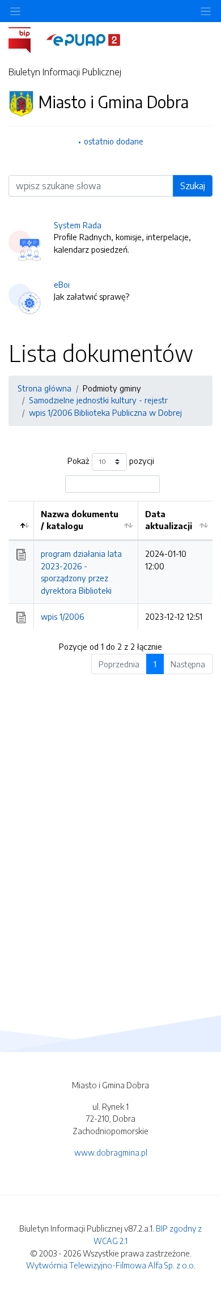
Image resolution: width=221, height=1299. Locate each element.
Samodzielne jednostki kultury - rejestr (98, 400)
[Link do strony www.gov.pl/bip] (26, 39)
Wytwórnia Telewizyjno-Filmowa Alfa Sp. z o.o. (111, 1265)
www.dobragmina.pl (110, 1152)
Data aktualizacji (168, 520)
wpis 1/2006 (62, 616)
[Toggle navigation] (205, 11)
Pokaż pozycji (110, 460)
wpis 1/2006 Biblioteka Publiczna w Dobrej (105, 412)
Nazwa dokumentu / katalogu (79, 520)
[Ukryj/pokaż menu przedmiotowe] (15, 11)
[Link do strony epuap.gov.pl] (83, 39)
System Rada (77, 225)
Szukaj (192, 185)
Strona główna (44, 388)
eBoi (62, 284)
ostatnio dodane (113, 141)
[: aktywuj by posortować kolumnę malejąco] (21, 520)
